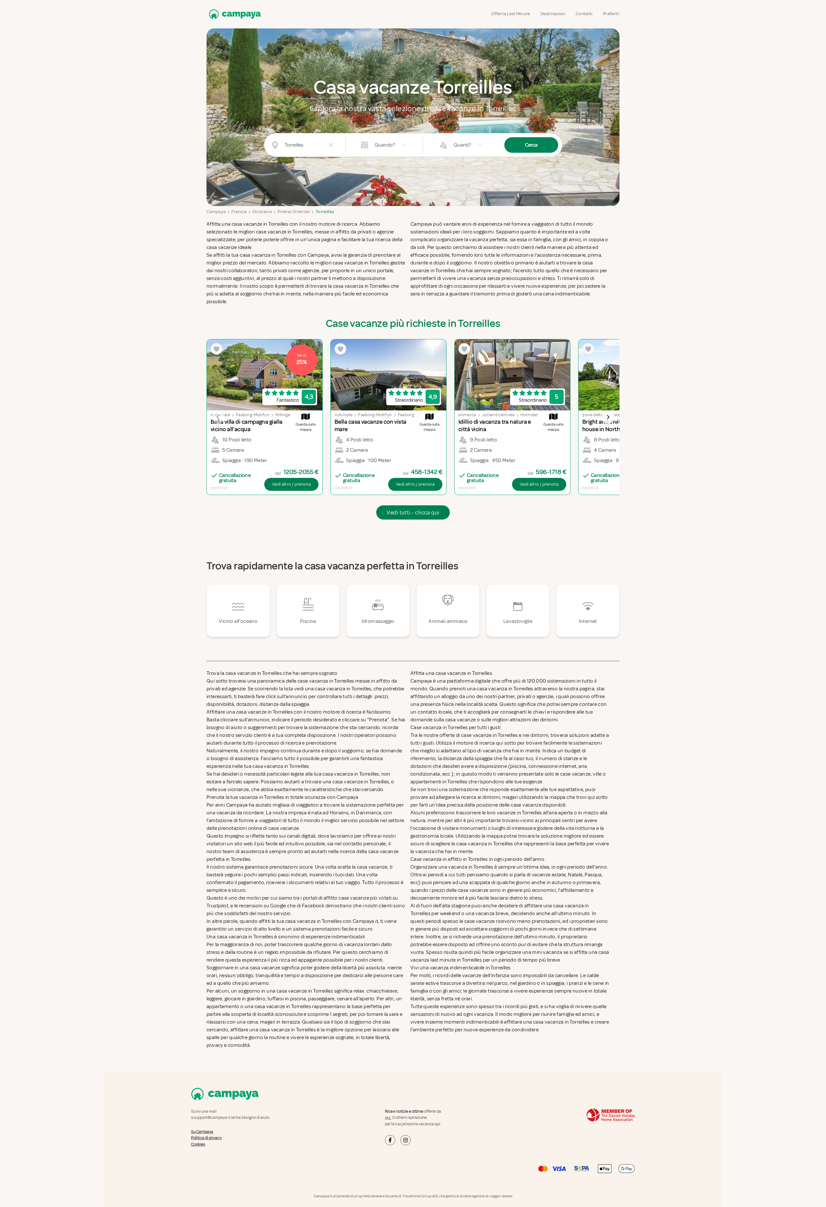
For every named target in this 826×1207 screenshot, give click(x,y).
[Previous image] (218, 417)
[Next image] (607, 417)
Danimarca (465, 415)
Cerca (531, 145)
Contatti (584, 13)
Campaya (216, 211)
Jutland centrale (498, 415)
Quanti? (462, 145)
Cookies (198, 1144)
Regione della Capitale (598, 415)
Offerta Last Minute (510, 13)
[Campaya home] (233, 14)
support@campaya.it (212, 1117)
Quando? (385, 145)
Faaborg (406, 415)
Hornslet (529, 415)
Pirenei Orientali (293, 211)
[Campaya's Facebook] (390, 1140)
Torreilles (325, 211)
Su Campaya (202, 1131)
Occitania (262, 211)
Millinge (282, 415)
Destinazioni (552, 13)
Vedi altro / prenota (291, 484)
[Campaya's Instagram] (405, 1140)
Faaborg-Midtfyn (252, 415)
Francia (238, 211)
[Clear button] (331, 145)
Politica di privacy (206, 1137)
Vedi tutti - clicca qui (413, 512)
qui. (388, 1117)
